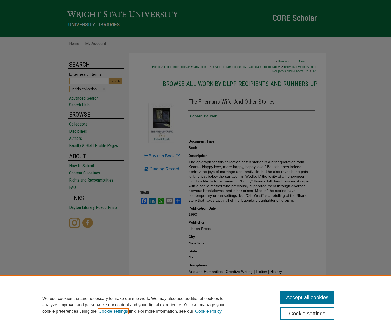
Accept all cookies (307, 297)
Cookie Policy (208, 311)
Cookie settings (113, 311)
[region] (195, 304)
